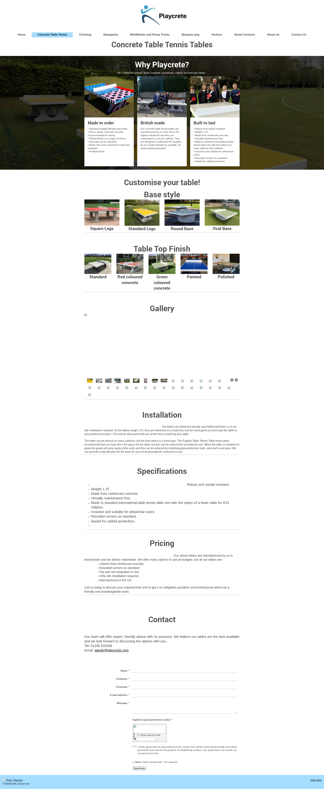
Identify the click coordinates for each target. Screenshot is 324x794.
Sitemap (17, 780)
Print (9, 780)
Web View (315, 780)
